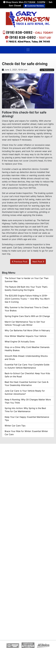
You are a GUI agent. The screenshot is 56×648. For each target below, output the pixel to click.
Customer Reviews (35, 6)
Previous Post (20, 261)
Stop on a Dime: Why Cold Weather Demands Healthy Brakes (27, 349)
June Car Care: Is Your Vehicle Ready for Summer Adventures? (25, 392)
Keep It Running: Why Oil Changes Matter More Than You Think (28, 401)
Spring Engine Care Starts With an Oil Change (27, 316)
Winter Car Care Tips (15, 425)
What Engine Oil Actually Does (20, 341)
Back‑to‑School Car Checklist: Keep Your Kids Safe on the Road (27, 375)
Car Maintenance (47, 70)
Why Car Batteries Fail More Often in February (27, 330)
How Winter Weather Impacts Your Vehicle (25, 336)
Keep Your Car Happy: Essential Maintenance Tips (27, 418)
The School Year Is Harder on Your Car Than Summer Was (26, 280)
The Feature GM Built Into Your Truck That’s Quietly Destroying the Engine (26, 288)
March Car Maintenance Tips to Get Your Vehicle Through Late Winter (25, 323)
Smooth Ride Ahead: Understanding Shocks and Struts (26, 357)
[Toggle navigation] (28, 49)
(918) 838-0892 (29, 32)
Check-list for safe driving (25, 64)
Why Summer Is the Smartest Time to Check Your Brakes (26, 309)
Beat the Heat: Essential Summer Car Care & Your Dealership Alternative (26, 383)
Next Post (37, 261)
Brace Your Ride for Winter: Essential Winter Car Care (26, 433)
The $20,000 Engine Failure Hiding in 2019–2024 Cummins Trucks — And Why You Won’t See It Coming (27, 298)
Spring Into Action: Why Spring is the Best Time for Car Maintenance (25, 410)
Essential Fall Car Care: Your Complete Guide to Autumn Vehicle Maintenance (27, 366)
